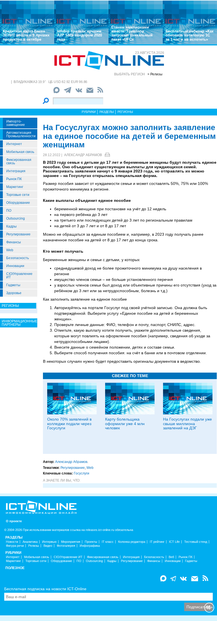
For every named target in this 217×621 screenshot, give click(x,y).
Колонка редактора (131, 541)
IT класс (108, 541)
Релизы (33, 545)
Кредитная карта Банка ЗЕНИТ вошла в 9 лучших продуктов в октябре (26, 35)
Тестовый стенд (195, 541)
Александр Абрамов (83, 155)
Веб (171, 557)
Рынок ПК (14, 179)
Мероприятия (70, 541)
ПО (8, 210)
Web (9, 250)
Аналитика (30, 541)
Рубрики (89, 111)
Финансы (13, 242)
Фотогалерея (66, 545)
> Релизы (154, 74)
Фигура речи (15, 545)
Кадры (11, 226)
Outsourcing (15, 218)
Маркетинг (14, 187)
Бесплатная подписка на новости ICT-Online (45, 589)
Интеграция (15, 171)
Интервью (49, 541)
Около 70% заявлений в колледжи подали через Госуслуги (69, 423)
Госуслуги (81, 473)
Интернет (14, 144)
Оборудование (18, 202)
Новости (12, 541)
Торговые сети (17, 194)
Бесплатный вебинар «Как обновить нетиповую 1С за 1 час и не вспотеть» (190, 35)
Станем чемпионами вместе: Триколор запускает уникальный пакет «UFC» (132, 33)
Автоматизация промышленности (21, 134)
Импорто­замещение (15, 123)
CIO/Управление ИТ (19, 275)
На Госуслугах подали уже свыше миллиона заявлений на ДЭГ (187, 423)
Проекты (91, 541)
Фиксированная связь (18, 161)
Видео (48, 545)
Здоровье (13, 293)
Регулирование (18, 234)
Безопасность (17, 258)
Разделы (106, 111)
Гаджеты (13, 285)
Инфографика (90, 545)
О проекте (14, 521)
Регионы (125, 111)
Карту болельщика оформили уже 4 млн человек (125, 423)
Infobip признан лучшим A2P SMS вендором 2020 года (79, 35)
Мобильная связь (20, 152)
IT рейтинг (157, 541)
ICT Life (174, 541)
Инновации (15, 266)
